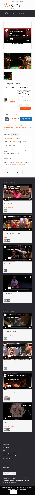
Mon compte (6, 447)
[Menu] (23, 6)
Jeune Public (19, 127)
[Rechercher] (19, 6)
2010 (9, 125)
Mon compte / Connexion (18, 1)
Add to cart (25, 108)
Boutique (5, 12)
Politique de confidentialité (9, 456)
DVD (21, 125)
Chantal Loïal (13, 125)
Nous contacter (6, 458)
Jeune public (5, 129)
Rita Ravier (24, 127)
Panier (4, 450)
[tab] (7, 134)
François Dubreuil (11, 127)
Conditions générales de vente (11, 453)
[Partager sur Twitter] (17, 172)
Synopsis (15, 134)
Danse (18, 125)
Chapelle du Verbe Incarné (17, 162)
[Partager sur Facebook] (8, 172)
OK (13, 492)
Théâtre (12, 335)
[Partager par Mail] (27, 172)
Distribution (7, 134)
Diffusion (20, 100)
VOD (28, 127)
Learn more (21, 492)
